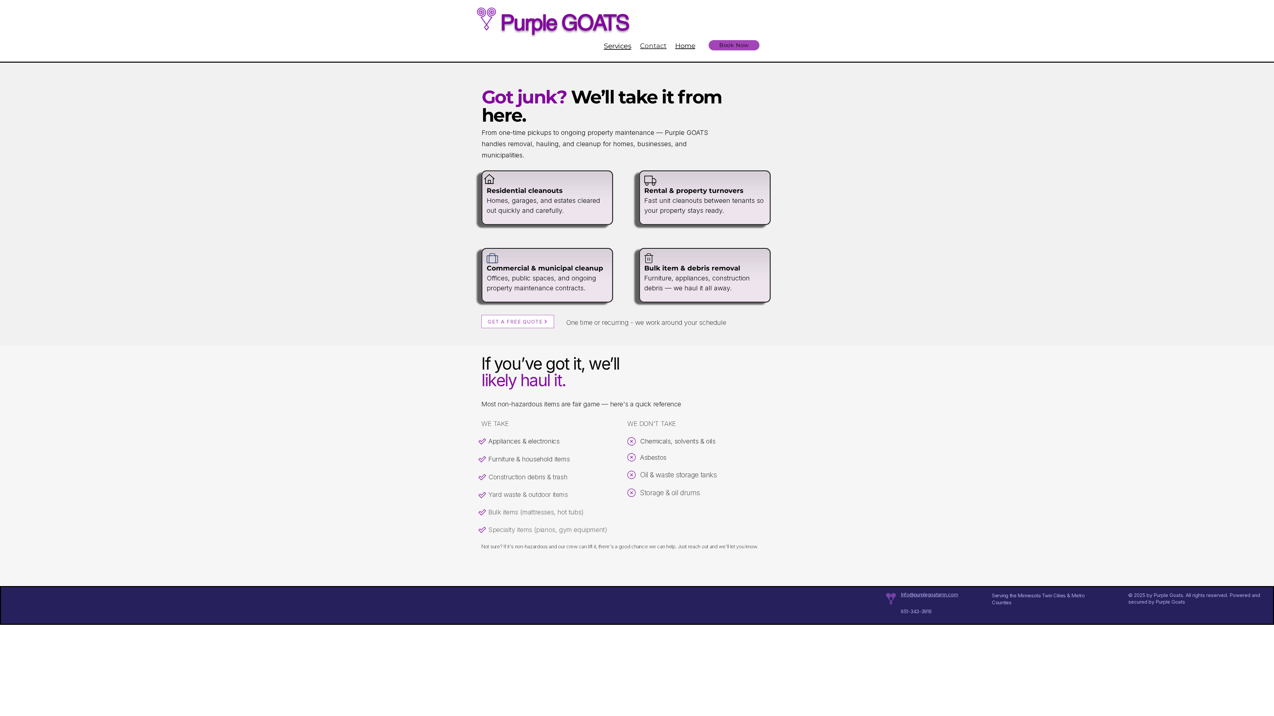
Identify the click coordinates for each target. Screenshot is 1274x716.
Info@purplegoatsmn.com (929, 594)
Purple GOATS (564, 22)
